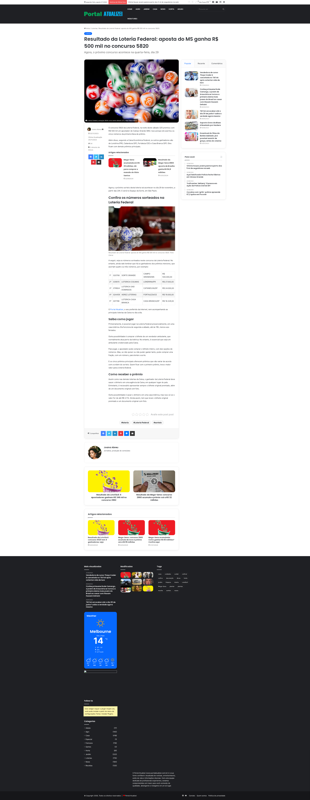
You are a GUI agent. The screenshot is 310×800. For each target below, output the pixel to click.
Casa (155, 9)
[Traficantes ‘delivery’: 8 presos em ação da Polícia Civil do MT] (125, 582)
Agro (138, 9)
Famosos (89, 743)
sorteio (158, 422)
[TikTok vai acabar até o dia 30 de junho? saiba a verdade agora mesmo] (191, 114)
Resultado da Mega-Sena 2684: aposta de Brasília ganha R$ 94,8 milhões (166, 166)
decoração (169, 578)
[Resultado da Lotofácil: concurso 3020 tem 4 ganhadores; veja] (101, 527)
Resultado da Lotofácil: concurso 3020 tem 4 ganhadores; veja (98, 539)
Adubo (180, 9)
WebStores (132, 19)
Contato (192, 796)
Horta (171, 9)
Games (88, 747)
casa (159, 574)
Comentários (216, 63)
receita (160, 590)
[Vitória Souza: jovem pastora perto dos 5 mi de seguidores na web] (137, 575)
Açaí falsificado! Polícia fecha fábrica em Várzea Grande (149, 2)
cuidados (168, 574)
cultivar (184, 574)
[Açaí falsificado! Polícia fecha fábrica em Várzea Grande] (148, 575)
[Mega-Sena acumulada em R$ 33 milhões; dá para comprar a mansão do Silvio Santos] (115, 162)
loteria (126, 422)
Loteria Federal (142, 422)
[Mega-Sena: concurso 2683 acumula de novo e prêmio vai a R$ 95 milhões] (131, 527)
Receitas (89, 766)
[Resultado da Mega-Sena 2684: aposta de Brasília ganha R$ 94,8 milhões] (149, 162)
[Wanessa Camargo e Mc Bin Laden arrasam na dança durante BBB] (137, 588)
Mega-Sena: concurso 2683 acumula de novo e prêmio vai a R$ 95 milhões (130, 539)
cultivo (160, 578)
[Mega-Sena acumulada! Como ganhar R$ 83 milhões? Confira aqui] (161, 527)
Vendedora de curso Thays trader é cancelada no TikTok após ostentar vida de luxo (210, 77)
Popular (187, 63)
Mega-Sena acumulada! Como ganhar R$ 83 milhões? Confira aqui (161, 539)
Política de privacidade (216, 796)
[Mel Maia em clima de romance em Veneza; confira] (148, 582)
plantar (172, 586)
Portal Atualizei (116, 309)
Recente (201, 63)
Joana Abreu (96, 129)
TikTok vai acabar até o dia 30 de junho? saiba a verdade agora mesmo (210, 113)
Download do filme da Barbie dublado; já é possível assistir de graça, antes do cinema (210, 137)
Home (129, 9)
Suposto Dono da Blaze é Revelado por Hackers (210, 123)
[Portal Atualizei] (103, 14)
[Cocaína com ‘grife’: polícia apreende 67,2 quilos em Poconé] (137, 582)
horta (185, 578)
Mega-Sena (162, 586)
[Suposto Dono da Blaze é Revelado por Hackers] (191, 125)
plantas (180, 586)
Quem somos (202, 796)
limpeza (168, 582)
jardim (160, 582)
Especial (89, 739)
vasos (176, 590)
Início (88, 28)
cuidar (176, 574)
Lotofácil (185, 582)
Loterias (94, 28)
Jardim (146, 9)
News (163, 9)
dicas (178, 578)
